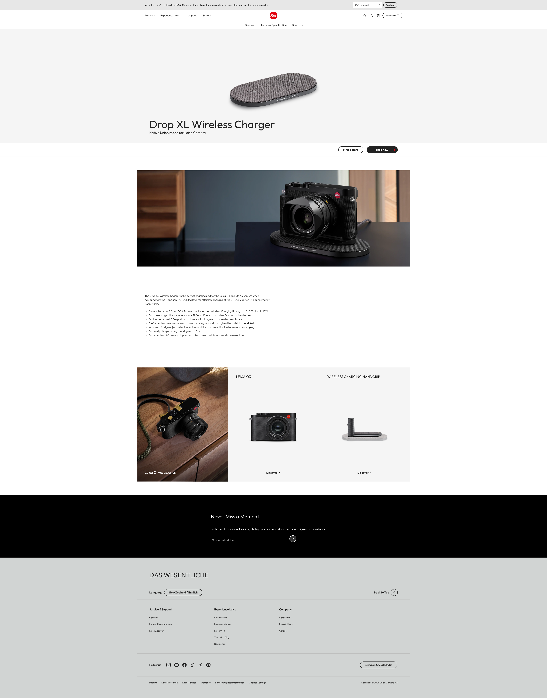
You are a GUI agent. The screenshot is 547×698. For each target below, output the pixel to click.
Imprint (153, 682)
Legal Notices (189, 682)
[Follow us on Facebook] (184, 665)
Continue (390, 5)
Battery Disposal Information (229, 682)
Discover (271, 472)
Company (191, 15)
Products (150, 15)
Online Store (390, 15)
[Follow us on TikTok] (192, 665)
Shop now (382, 149)
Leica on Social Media (378, 665)
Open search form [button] (365, 16)
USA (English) (362, 4)
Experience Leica (170, 15)
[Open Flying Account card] (371, 16)
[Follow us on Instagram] (168, 665)
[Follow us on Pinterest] (208, 665)
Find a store (378, 16)
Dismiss (400, 5)
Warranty (206, 682)
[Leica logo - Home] (273, 15)
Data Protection (169, 682)
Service (207, 15)
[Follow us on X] (200, 665)
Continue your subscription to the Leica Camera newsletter (292, 538)
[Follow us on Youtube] (176, 665)
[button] (394, 592)
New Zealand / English (183, 592)
